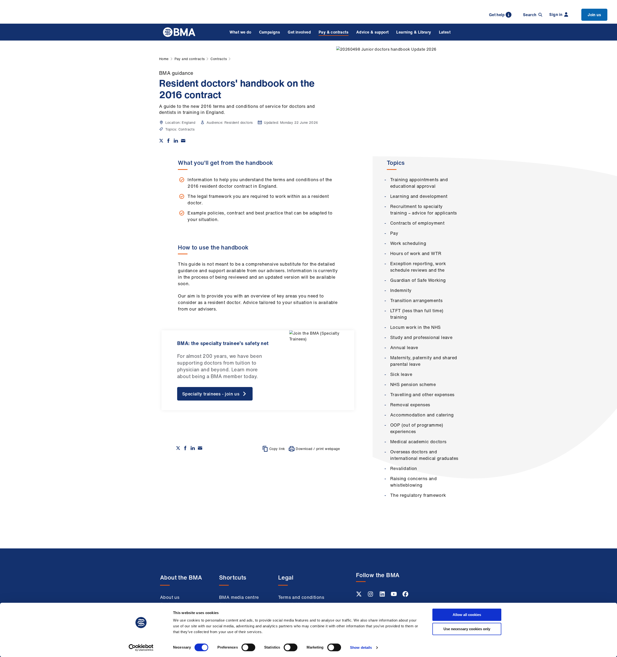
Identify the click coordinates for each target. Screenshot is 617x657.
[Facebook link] (405, 595)
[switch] (248, 647)
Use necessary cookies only (466, 629)
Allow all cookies (467, 615)
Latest (444, 32)
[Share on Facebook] (168, 140)
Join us (594, 15)
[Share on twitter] (161, 140)
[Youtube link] (394, 595)
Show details (361, 647)
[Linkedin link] (382, 595)
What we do (240, 32)
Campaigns (269, 32)
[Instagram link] (371, 595)
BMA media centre (239, 597)
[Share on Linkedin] (176, 140)
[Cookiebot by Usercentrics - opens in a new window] (141, 647)
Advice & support (372, 32)
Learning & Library (413, 32)
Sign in (555, 14)
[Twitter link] (359, 595)
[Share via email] (183, 140)
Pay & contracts (334, 32)
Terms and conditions (301, 597)
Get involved (299, 32)
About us (169, 597)
